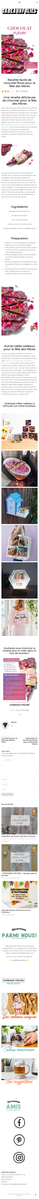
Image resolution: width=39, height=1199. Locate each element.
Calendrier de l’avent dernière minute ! (18, 836)
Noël (18, 878)
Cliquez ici (13, 710)
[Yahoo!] (12, 725)
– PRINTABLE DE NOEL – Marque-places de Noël (19, 874)
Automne (4, 914)
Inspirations (11, 914)
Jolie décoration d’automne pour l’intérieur (16, 911)
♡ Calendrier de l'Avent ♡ (9, 838)
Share (20, 714)
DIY (31, 838)
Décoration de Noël (24, 838)
